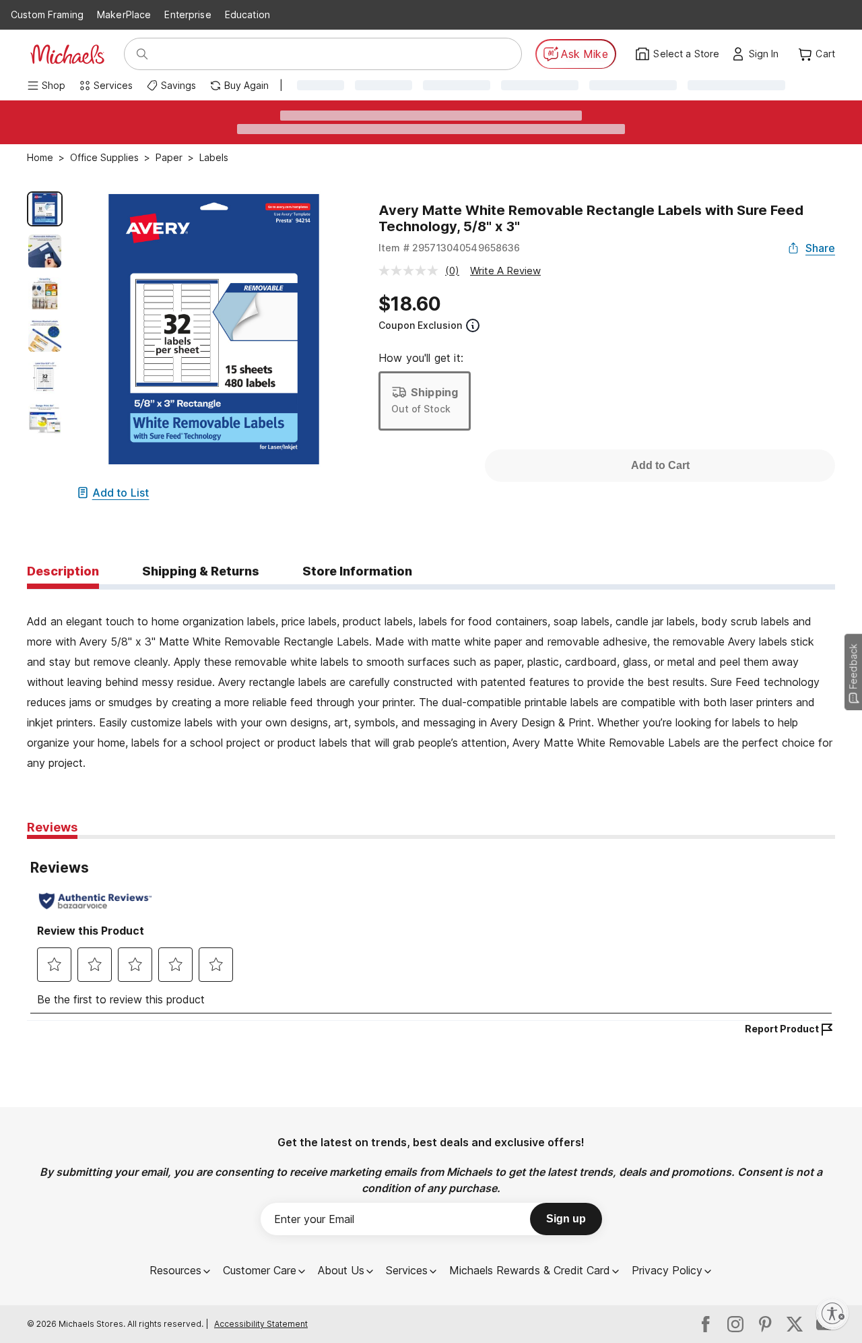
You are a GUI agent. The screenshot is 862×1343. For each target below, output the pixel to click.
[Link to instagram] (735, 1324)
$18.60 (409, 304)
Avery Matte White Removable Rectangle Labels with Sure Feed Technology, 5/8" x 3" (590, 218)
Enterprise (187, 14)
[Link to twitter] (794, 1324)
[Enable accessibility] (832, 1313)
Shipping (434, 392)
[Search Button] (142, 54)
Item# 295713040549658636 (449, 247)
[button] (767, 54)
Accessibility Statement (261, 1324)
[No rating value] (411, 270)
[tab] (63, 572)
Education (247, 14)
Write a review (505, 270)
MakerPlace (124, 14)
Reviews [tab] (52, 827)
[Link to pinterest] (765, 1324)
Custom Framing (47, 14)
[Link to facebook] (706, 1324)
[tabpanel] (431, 681)
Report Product (782, 1028)
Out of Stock (421, 408)
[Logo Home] (67, 54)
